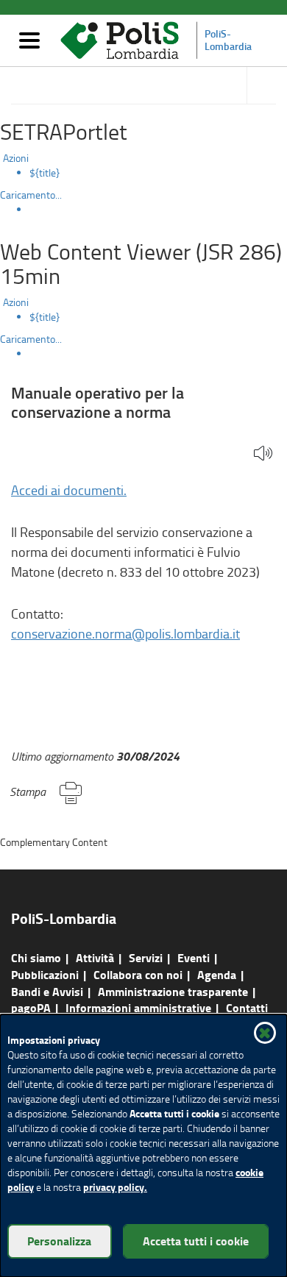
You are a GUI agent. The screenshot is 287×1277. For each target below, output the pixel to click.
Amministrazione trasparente (173, 991)
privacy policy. (115, 1187)
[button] (263, 454)
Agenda (216, 974)
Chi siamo (36, 957)
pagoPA (31, 1007)
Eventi (193, 957)
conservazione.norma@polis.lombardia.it (125, 633)
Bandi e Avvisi (47, 991)
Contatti (247, 1007)
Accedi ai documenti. (69, 490)
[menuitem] (158, 173)
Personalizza (59, 1240)
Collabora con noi (138, 974)
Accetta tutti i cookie (196, 1240)
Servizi (146, 957)
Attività (95, 957)
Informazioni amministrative (138, 1007)
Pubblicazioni (45, 974)
